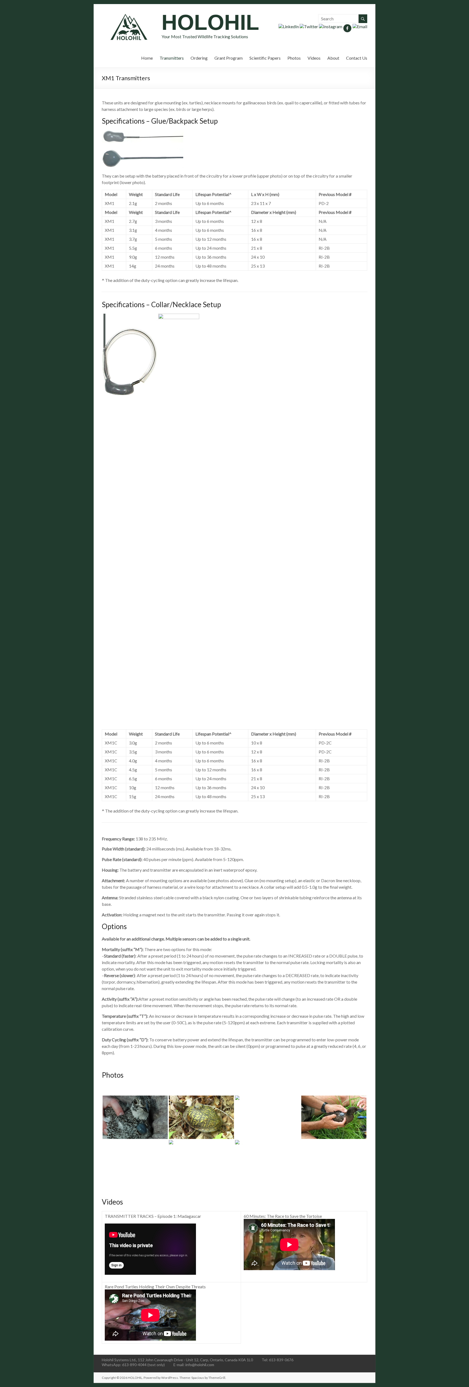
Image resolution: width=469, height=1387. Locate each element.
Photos (294, 57)
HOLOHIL (210, 22)
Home (147, 57)
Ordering (199, 57)
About (333, 57)
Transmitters (172, 57)
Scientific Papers (265, 57)
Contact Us (356, 57)
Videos (314, 57)
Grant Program (228, 57)
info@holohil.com (199, 1364)
